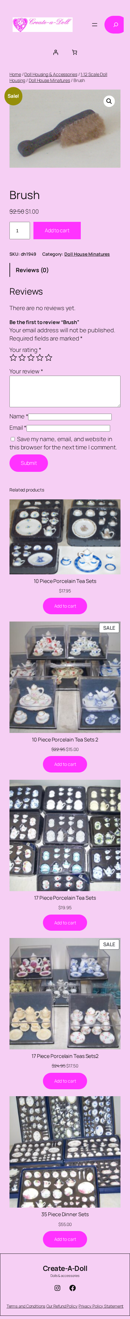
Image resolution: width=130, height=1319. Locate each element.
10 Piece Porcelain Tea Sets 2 (65, 739)
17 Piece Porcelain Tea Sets (65, 898)
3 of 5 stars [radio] (31, 357)
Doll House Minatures (49, 80)
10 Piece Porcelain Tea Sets (65, 581)
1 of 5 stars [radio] (13, 357)
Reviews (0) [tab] (32, 270)
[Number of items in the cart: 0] (74, 52)
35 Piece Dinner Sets (64, 1214)
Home (15, 74)
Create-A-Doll (65, 1268)
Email (18, 427)
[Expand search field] (115, 25)
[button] (109, 101)
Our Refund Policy (62, 1306)
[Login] (55, 52)
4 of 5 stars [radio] (40, 357)
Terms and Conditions (26, 1306)
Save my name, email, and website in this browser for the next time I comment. (63, 443)
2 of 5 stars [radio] (22, 357)
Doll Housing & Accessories (50, 74)
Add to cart (57, 230)
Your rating (25, 350)
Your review (26, 371)
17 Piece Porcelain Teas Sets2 (65, 1056)
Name (18, 416)
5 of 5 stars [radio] (48, 357)
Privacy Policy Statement (101, 1306)
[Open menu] (94, 24)
